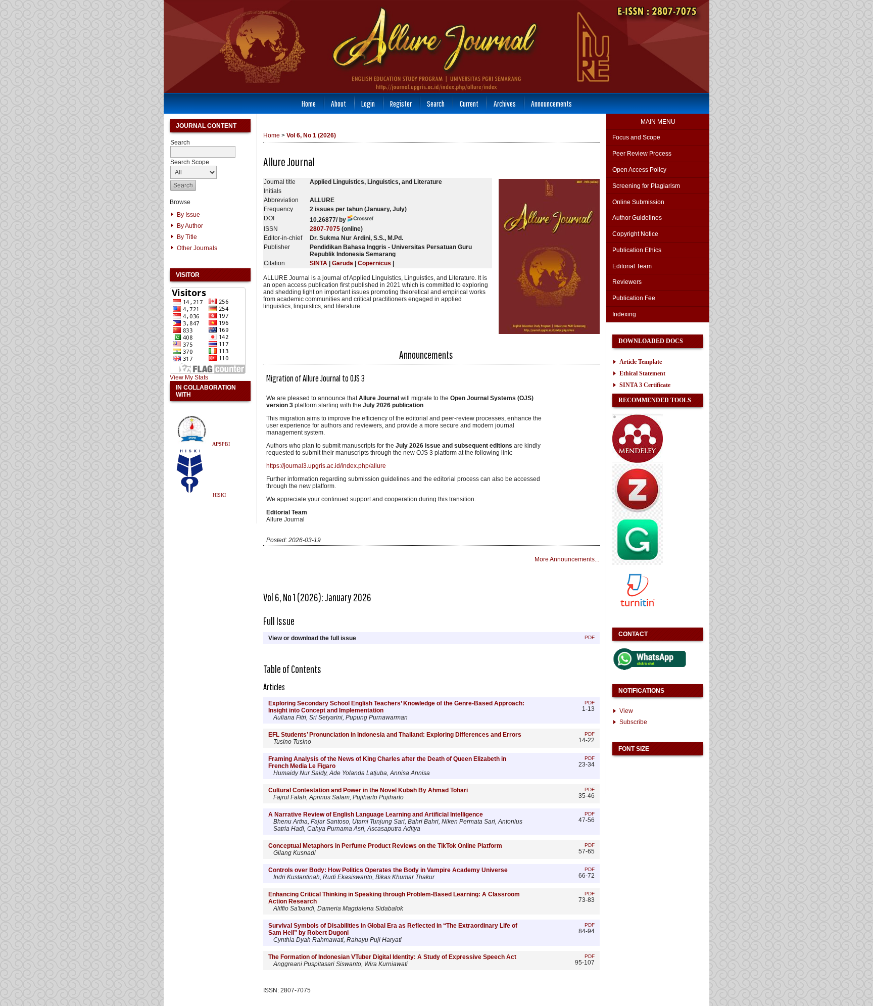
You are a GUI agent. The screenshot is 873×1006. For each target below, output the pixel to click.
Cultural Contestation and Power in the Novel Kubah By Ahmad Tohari (368, 790)
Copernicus (374, 263)
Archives (505, 103)
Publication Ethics (636, 250)
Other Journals (197, 248)
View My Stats (189, 377)
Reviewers (627, 281)
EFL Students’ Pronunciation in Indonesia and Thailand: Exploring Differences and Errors (394, 734)
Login (368, 103)
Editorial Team (632, 266)
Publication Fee (633, 298)
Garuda (342, 263)
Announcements (551, 103)
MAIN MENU (658, 121)
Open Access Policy (639, 169)
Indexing (624, 314)
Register (401, 103)
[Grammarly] (637, 562)
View (626, 710)
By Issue (188, 214)
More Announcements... (567, 559)
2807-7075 (325, 228)
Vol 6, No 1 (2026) (311, 135)
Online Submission (638, 202)
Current (469, 103)
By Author (190, 225)
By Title (187, 237)
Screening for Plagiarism (646, 185)
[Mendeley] (637, 461)
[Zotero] (637, 512)
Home (309, 103)
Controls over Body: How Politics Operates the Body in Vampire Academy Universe (388, 870)
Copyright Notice (635, 233)
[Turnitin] (637, 613)
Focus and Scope (636, 137)
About (338, 103)
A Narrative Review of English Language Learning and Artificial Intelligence (375, 814)
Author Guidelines (637, 217)
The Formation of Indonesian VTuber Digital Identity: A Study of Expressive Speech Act (392, 957)
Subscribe (633, 722)
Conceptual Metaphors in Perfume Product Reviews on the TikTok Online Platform (385, 845)
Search (436, 103)
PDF (590, 637)
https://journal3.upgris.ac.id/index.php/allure (326, 465)
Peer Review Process (641, 153)
